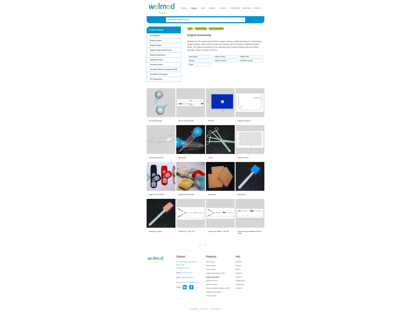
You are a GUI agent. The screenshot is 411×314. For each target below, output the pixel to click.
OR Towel (211, 121)
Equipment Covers (212, 280)
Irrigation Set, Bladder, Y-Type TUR (218, 231)
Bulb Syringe (182, 157)
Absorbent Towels (243, 157)
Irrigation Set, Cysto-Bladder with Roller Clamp (250, 232)
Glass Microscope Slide (156, 157)
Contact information (216, 309)
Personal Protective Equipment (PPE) (218, 288)
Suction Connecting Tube (185, 121)
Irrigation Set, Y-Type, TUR (186, 231)
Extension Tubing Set (244, 121)
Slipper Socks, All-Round (156, 194)
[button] (185, 8)
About (237, 269)
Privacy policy (205, 309)
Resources (239, 277)
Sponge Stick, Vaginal (155, 231)
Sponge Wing (212, 194)
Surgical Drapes (211, 265)
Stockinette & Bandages (213, 292)
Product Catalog (201, 28)
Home (190, 28)
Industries (239, 273)
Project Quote (240, 284)
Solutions (239, 262)
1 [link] (199, 245)
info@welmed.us (187, 277)
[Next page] (211, 244)
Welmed (196, 309)
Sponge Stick (242, 194)
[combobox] (205, 19)
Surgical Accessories (216, 28)
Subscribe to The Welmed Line (187, 282)
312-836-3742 (187, 273)
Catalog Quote (240, 280)
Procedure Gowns (211, 284)
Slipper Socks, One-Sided (186, 194)
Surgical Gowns (211, 269)
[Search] (242, 19)
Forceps (210, 157)
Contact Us (239, 288)
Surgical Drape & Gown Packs (215, 273)
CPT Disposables (211, 296)
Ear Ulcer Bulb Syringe (155, 121)
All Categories (210, 262)
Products (238, 265)
